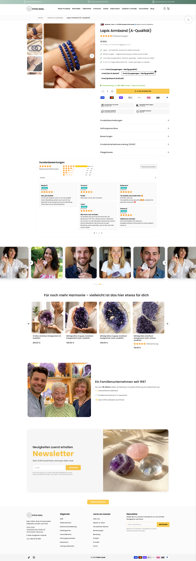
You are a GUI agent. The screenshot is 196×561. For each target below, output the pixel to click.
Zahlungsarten (65, 530)
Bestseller (76, 8)
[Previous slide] (30, 262)
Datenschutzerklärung (68, 526)
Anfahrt (96, 538)
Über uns (96, 519)
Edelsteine (87, 8)
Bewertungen (98, 530)
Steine (105, 8)
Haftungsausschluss (67, 538)
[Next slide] (165, 262)
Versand (121, 44)
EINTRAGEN (73, 467)
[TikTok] (29, 557)
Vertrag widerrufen (67, 546)
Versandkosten (65, 534)
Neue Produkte (64, 8)
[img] (58, 192)
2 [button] (96, 233)
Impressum (64, 542)
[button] (92, 56)
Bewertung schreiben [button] (149, 166)
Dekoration (115, 8)
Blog (152, 8)
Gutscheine (143, 8)
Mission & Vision (99, 523)
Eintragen (163, 524)
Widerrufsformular (98, 502)
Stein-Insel (31, 527)
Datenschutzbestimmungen (136, 531)
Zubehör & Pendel (129, 8)
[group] (35, 31)
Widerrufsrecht (65, 523)
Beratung (96, 534)
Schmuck (97, 8)
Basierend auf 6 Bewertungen (49, 169)
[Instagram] (34, 557)
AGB (61, 519)
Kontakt (96, 542)
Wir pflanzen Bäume (100, 526)
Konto (95, 546)
